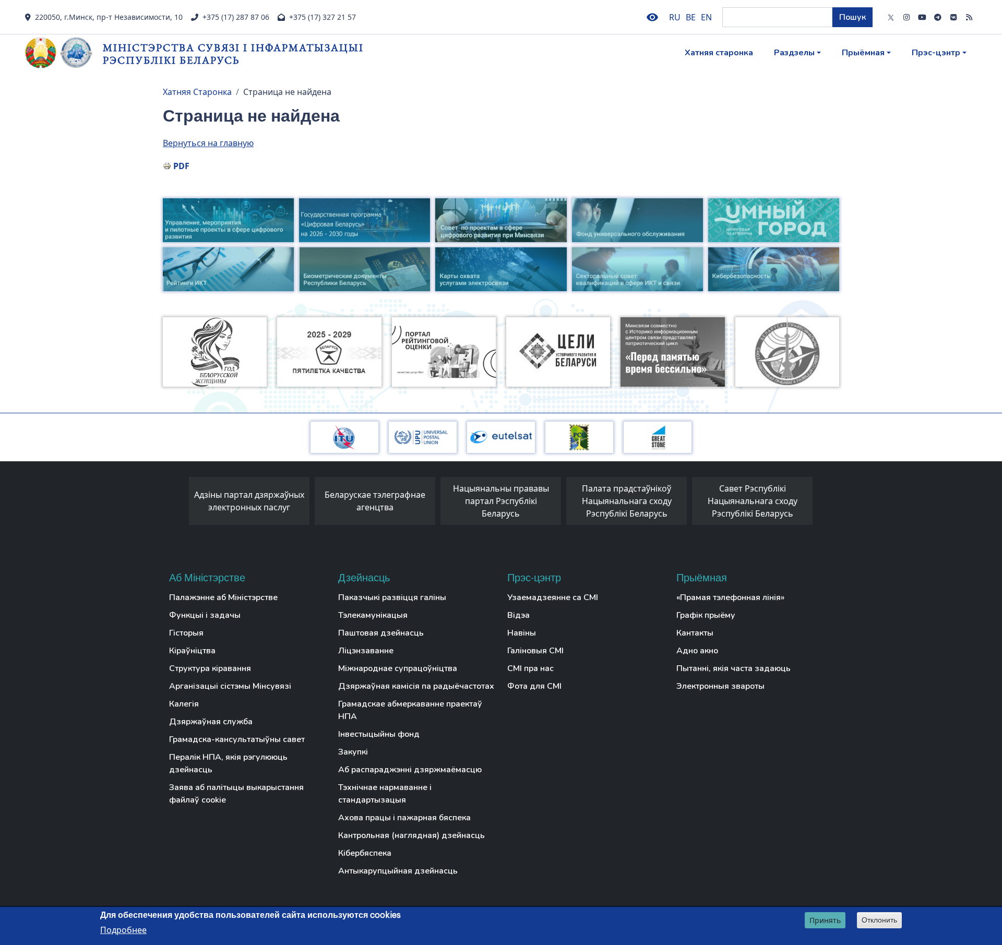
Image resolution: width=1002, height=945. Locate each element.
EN (706, 17)
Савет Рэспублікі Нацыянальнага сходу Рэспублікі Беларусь (752, 501)
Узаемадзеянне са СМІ (552, 597)
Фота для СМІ (534, 686)
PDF (181, 166)
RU (675, 17)
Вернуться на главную (208, 143)
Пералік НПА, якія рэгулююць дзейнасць (228, 763)
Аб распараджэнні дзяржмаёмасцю (410, 769)
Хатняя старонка (719, 52)
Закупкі (353, 752)
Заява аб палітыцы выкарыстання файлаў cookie (236, 794)
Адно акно (697, 650)
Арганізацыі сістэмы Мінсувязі (230, 686)
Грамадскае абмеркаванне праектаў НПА (410, 710)
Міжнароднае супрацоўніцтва (397, 668)
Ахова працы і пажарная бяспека (404, 817)
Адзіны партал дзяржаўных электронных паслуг (249, 501)
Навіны (521, 633)
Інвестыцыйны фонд (379, 734)
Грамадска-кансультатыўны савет (237, 739)
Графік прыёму (705, 615)
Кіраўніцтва (192, 650)
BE (691, 17)
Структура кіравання (210, 668)
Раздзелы (794, 52)
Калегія (184, 704)
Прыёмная (863, 52)
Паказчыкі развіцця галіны (392, 597)
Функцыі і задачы (205, 615)
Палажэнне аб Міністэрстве (223, 597)
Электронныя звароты (720, 686)
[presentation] (178, 503)
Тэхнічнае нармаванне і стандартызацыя (385, 794)
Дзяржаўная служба (211, 721)
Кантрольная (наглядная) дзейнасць (411, 835)
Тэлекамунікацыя (373, 615)
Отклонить (879, 920)
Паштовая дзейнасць (381, 633)
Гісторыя (186, 633)
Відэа (518, 615)
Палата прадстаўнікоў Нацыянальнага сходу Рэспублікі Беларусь (627, 501)
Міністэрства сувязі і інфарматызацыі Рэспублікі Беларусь (233, 53)
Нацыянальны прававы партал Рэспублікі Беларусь (501, 501)
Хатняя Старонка (197, 92)
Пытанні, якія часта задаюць (733, 668)
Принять (825, 920)
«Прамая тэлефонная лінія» (730, 597)
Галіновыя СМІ (535, 650)
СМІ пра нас (530, 668)
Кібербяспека (364, 853)
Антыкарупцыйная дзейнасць (398, 871)
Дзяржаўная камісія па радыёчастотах (416, 686)
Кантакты (694, 633)
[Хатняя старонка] (64, 52)
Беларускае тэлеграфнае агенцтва (375, 501)
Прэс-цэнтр (936, 52)
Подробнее (123, 930)
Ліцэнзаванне (365, 650)
